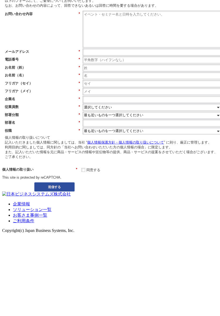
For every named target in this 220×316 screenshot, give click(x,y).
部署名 (42, 123)
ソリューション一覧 (32, 209)
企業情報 (21, 204)
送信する (54, 186)
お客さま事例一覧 (30, 215)
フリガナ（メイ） (42, 91)
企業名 (42, 99)
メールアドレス (42, 52)
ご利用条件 (23, 221)
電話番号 (42, 59)
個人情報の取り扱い (39, 169)
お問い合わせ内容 (42, 14)
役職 (42, 131)
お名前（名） (42, 75)
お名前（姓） (42, 67)
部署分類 (42, 115)
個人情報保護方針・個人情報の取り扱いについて (125, 142)
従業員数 (42, 107)
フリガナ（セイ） (42, 83)
